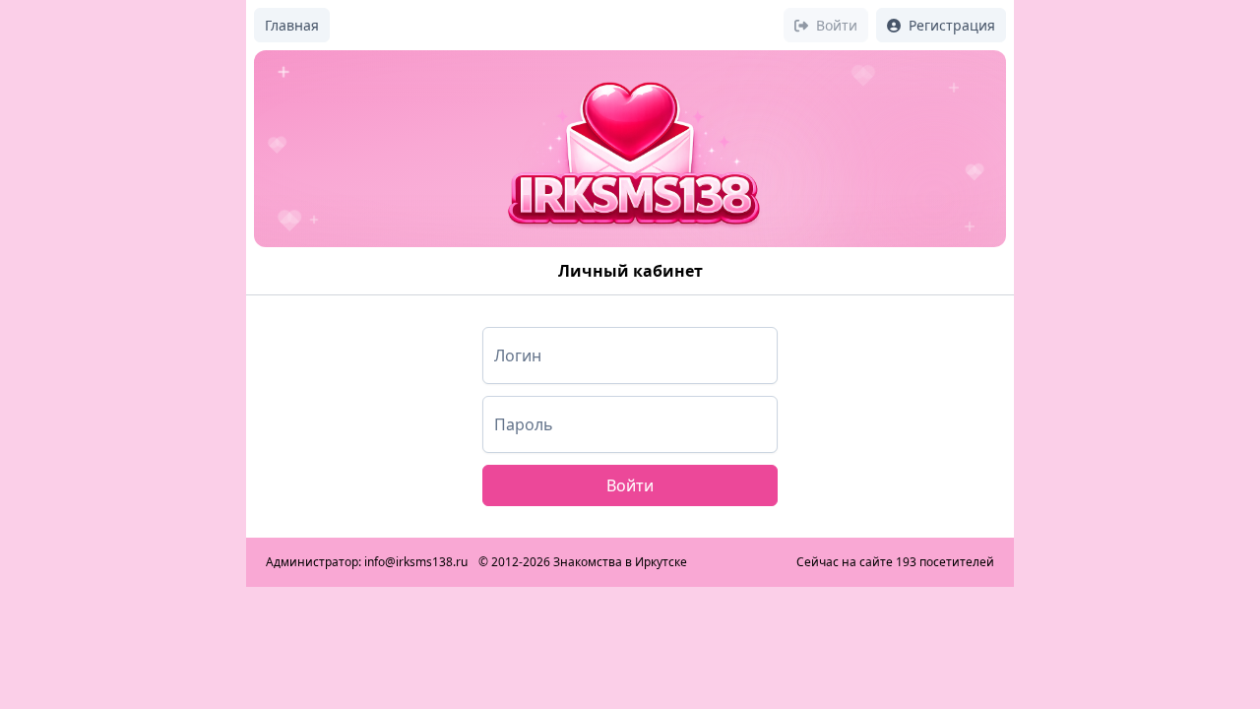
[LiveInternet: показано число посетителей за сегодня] (741, 562)
